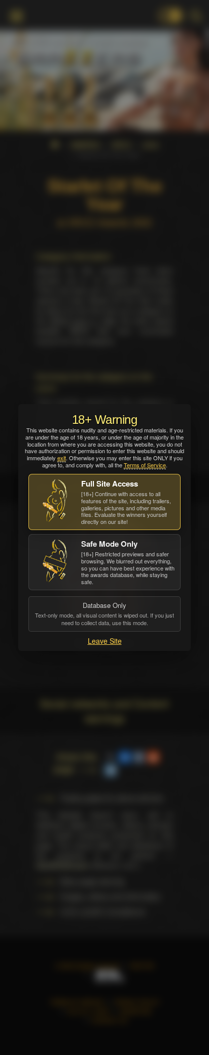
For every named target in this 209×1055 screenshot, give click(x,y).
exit (61, 458)
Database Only (104, 613)
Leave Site (105, 641)
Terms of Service (145, 465)
